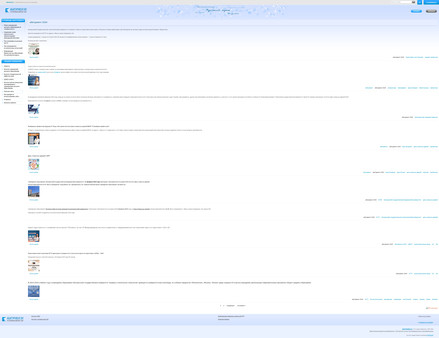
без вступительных (376, 299)
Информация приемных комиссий (229, 316)
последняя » (241, 305)
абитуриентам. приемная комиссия (426, 117)
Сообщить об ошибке (426, 322)
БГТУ (378, 217)
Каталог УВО (35, 316)
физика (422, 299)
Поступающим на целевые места (13, 42)
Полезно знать (9, 91)
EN (420, 2)
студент (415, 299)
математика (388, 299)
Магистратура (423, 88)
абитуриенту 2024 (401, 244)
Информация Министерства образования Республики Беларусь (13, 53)
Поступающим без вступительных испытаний (13, 47)
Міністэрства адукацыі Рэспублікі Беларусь (382, 331)
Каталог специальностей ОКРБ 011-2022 (12, 75)
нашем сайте (42, 72)
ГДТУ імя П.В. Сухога (401, 331)
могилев (425, 172)
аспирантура (392, 88)
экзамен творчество (431, 57)
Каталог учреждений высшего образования (11, 70)
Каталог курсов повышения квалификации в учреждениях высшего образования (13, 85)
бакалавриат (402, 88)
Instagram (57, 72)
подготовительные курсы (422, 244)
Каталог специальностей (39, 319)
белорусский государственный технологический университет (401, 217)
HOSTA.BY (430, 335)
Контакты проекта (10, 103)
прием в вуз (434, 88)
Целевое (435, 299)
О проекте (7, 99)
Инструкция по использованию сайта (11, 95)
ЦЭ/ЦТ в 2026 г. (9, 79)
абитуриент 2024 (398, 57)
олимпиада (397, 299)
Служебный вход (431, 2)
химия (428, 299)
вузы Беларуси (413, 88)
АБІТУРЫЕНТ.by (407, 329)
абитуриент (369, 88)
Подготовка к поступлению (414, 57)
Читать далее (33, 57)
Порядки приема (223, 319)
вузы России (401, 172)
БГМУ (380, 200)
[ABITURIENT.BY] (15, 10)
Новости (7, 66)
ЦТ (433, 244)
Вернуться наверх (425, 316)
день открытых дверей (421, 146)
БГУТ (366, 299)
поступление (407, 299)
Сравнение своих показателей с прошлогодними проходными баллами (11, 35)
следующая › (231, 305)
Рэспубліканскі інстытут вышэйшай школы (420, 331)
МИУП (410, 244)
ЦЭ (437, 244)
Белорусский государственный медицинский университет (402, 200)
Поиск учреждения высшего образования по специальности (12, 27)
